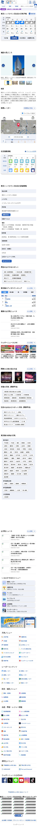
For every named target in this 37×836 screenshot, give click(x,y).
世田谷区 (12, 449)
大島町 (5, 483)
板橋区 (22, 452)
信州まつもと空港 (8, 394)
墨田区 (11, 446)
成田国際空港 (22, 401)
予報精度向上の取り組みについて (18, 792)
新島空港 (14, 398)
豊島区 (5, 452)
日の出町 (19, 474)
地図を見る (6, 214)
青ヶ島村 (25, 490)
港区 (18, 443)
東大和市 (6, 467)
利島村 (11, 483)
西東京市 (6, 474)
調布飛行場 (14, 401)
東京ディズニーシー (9, 415)
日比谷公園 (19, 272)
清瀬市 (12, 467)
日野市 (30, 461)
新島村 (17, 483)
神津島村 (24, 483)
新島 (6, 302)
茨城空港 (6, 401)
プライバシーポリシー (19, 820)
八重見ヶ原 (8, 306)
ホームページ (6, 261)
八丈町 (18, 490)
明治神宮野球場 (8, 418)
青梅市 (18, 458)
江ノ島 (23, 421)
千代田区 (6, 443)
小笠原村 (6, 497)
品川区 (23, 446)
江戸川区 (18, 455)
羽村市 (17, 470)
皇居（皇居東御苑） (9, 272)
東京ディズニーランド (9, 412)
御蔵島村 (12, 490)
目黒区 (29, 446)
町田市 (11, 461)
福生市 (25, 464)
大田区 (5, 449)
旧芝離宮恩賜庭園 (16, 278)
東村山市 (6, 464)
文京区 (29, 443)
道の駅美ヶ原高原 (19, 424)
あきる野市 (24, 470)
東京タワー (7, 278)
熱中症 (4, 161)
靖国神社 (23, 275)
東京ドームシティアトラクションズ (13, 281)
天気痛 (4, 165)
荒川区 (16, 452)
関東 (10, 6)
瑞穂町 (12, 474)
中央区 (12, 443)
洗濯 (5, 170)
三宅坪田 (7, 299)
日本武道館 (7, 275)
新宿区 (23, 443)
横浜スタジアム (20, 415)
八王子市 (25, 455)
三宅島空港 (26, 394)
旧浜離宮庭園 (15, 275)
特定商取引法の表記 (31, 820)
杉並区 (30, 449)
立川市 (31, 455)
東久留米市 (19, 467)
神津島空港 (7, 398)
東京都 (16, 6)
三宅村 (5, 490)
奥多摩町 (6, 477)
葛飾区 (11, 455)
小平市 (24, 461)
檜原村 (25, 474)
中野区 (24, 449)
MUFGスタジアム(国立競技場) (11, 421)
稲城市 (11, 470)
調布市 (5, 461)
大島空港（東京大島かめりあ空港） (13, 391)
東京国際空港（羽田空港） (25, 398)
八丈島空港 (18, 394)
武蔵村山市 (27, 467)
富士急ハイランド (8, 424)
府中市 (24, 458)
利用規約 (9, 820)
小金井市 (18, 461)
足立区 (5, 455)
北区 (11, 452)
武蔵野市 (6, 458)
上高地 (19, 412)
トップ (3, 6)
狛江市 (31, 464)
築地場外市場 (28, 272)
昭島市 (30, 458)
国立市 (19, 464)
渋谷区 (18, 449)
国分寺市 (13, 464)
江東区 (17, 446)
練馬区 (28, 452)
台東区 (5, 446)
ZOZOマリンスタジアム (20, 418)
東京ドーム (27, 281)
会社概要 (4, 820)
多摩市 (5, 470)
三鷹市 (12, 458)
